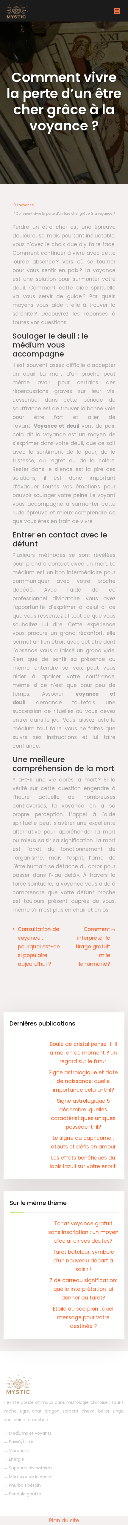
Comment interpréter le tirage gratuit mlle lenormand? (93, 947)
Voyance (26, 204)
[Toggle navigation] (117, 11)
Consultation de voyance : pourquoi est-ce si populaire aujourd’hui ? (39, 947)
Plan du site (64, 1520)
